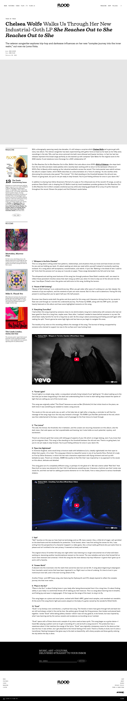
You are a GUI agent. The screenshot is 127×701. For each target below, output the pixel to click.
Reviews (17, 223)
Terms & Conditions (118, 687)
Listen (5, 687)
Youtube (115, 14)
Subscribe (82, 661)
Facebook (115, 12)
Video (17, 5)
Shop (109, 5)
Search (122, 683)
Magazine (103, 5)
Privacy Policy (119, 685)
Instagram (115, 8)
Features (11, 5)
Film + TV (24, 5)
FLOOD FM (115, 17)
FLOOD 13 (32, 5)
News (5, 5)
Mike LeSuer (12, 51)
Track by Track (11, 19)
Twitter (115, 10)
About (122, 681)
